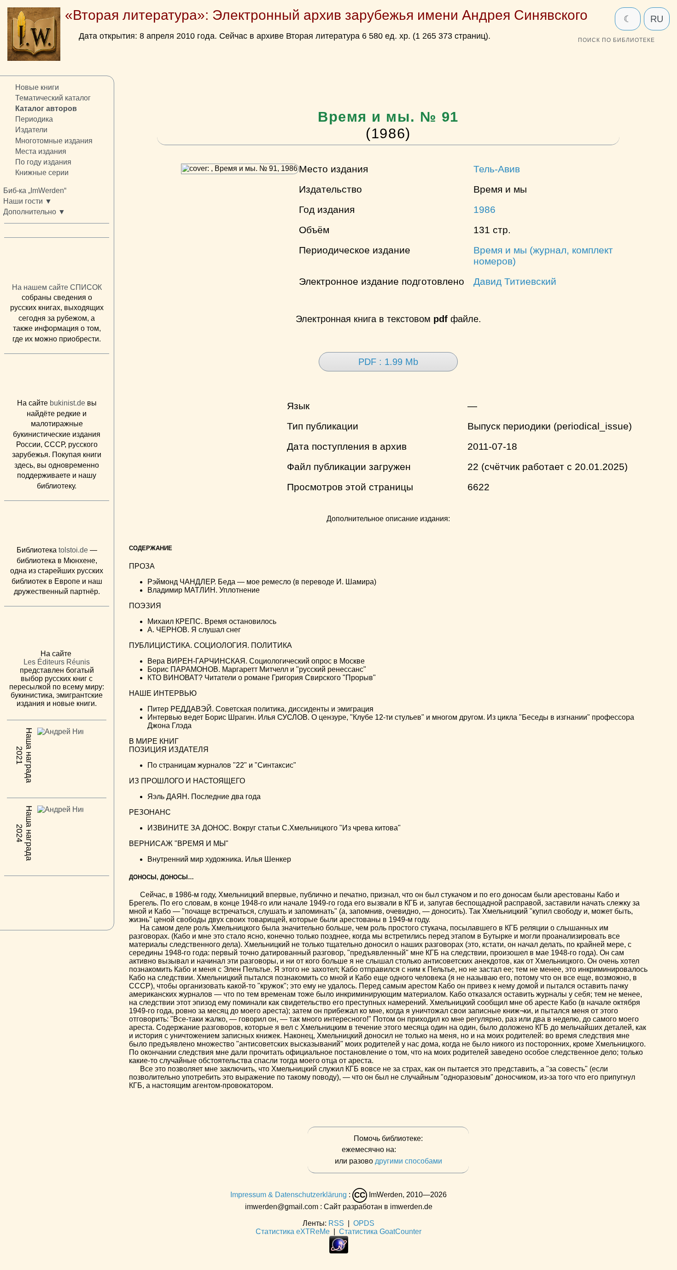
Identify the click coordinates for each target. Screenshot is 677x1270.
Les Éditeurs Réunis (56, 662)
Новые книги (37, 87)
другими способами (408, 1161)
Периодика (34, 119)
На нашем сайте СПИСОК (57, 287)
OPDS (363, 1223)
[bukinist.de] (56, 378)
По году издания (43, 162)
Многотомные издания (54, 140)
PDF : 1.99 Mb (388, 362)
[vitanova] (56, 900)
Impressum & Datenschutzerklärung (288, 1195)
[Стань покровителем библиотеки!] (416, 1150)
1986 (484, 209)
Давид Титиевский (514, 281)
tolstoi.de (73, 550)
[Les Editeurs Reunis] (56, 630)
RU (656, 19)
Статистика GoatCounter (380, 1231)
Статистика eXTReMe (293, 1231)
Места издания (40, 151)
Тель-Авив (496, 169)
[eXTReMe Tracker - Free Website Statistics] (338, 1251)
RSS (336, 1223)
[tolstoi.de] (56, 525)
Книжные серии (42, 172)
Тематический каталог (53, 98)
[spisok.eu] (56, 262)
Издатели (31, 130)
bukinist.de (67, 403)
